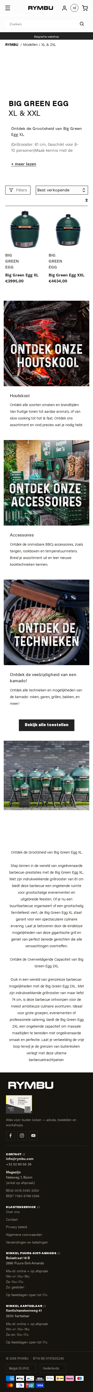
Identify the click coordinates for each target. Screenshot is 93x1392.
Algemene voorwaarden (24, 1234)
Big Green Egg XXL (67, 275)
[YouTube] (33, 1135)
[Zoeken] (82, 24)
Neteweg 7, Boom (19, 1177)
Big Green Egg (12, 261)
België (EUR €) (19, 1368)
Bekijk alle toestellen (46, 725)
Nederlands (51, 1368)
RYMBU (11, 44)
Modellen (30, 44)
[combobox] (46, 24)
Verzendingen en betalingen (27, 1242)
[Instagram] (21, 1135)
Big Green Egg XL (22, 275)
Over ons (13, 1211)
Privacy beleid (16, 1226)
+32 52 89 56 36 (18, 1164)
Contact (12, 1219)
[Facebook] (10, 1135)
